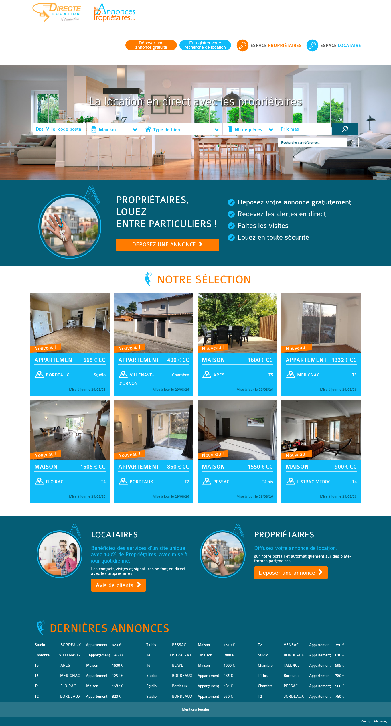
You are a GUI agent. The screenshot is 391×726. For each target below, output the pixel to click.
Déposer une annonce (288, 572)
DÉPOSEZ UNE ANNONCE (165, 245)
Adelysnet (380, 721)
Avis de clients (115, 585)
